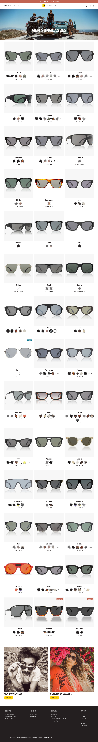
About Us (53, 716)
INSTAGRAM (33, 714)
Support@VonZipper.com (87, 721)
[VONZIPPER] (49, 5)
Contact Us (54, 714)
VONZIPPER (10, 737)
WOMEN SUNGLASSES (10, 716)
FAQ (82, 714)
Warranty (83, 716)
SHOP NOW (8, 697)
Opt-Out (83, 723)
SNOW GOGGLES (9, 718)
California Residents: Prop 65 (58, 718)
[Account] (86, 6)
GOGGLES (16, 6)
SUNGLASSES (7, 6)
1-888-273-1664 (84, 718)
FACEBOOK (33, 716)
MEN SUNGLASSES (9, 714)
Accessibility (84, 725)
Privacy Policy (54, 721)
